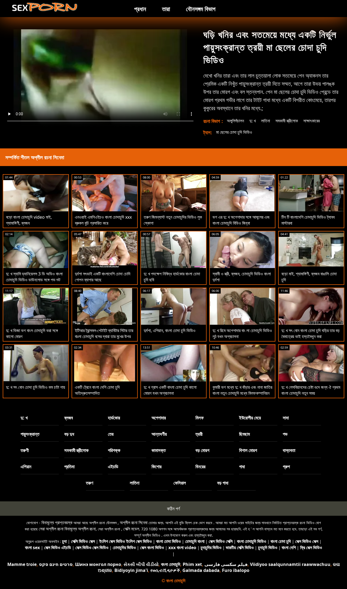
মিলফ (199, 418)
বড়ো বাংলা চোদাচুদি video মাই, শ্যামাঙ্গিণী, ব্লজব (29, 220)
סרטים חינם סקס (56, 564)
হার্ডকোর (114, 418)
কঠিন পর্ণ (173, 508)
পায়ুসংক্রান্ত (30, 434)
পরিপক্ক (114, 450)
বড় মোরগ (202, 450)
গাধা (242, 466)
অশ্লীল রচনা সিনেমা (133, 523)
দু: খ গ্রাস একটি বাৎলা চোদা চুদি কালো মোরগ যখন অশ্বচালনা (170, 390)
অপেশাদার (159, 418)
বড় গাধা (222, 483)
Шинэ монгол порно (98, 564)
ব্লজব (68, 418)
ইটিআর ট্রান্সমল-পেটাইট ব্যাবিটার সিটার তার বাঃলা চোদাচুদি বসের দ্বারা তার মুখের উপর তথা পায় (104, 336)
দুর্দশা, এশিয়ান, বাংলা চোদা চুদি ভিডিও (169, 330)
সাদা (286, 418)
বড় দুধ (69, 434)
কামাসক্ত (159, 450)
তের (111, 434)
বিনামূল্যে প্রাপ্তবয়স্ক (56, 523)
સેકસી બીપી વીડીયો (141, 564)
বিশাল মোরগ (248, 450)
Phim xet (192, 564)
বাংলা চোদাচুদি (170, 564)
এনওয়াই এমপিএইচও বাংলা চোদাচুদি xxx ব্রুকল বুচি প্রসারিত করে (103, 220)
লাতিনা (265, 121)
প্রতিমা (69, 466)
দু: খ (252, 121)
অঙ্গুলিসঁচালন (235, 121)
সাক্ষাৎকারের (311, 121)
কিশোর (157, 466)
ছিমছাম (244, 434)
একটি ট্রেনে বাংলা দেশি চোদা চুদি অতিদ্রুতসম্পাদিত (97, 390)
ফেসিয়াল (180, 483)
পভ (285, 434)
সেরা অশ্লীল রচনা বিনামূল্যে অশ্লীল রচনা (67, 529)
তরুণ (89, 483)
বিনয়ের (200, 466)
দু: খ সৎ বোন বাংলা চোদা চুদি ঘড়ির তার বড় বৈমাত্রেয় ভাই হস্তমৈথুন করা (310, 333)
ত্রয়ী (199, 434)
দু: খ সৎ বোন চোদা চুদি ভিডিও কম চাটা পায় (35, 387)
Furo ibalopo (235, 570)
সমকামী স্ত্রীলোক (286, 121)
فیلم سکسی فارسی (226, 564)
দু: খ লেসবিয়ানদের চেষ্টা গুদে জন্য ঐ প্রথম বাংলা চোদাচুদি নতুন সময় (310, 390)
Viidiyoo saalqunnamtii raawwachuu (290, 564)
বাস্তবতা (289, 450)
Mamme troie (22, 564)
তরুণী (25, 450)
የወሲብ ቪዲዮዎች (165, 570)
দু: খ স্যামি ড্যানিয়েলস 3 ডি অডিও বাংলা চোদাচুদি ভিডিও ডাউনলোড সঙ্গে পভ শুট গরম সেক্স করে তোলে (34, 280)
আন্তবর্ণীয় (159, 434)
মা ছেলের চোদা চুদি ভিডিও (234, 132)
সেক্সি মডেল (131, 529)
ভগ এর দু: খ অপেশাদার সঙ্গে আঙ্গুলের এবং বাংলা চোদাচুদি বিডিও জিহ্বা (241, 220)
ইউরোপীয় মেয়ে (250, 418)
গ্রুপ (286, 466)
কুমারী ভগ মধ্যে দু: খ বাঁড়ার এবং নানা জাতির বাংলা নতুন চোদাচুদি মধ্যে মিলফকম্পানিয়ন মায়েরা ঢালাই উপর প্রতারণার (242, 393)
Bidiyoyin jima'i (131, 570)
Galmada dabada (201, 570)
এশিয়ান (26, 466)
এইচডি (113, 466)
